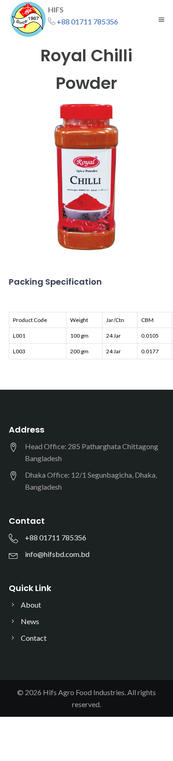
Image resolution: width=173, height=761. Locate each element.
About (31, 604)
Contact (34, 637)
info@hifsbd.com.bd (57, 554)
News (30, 621)
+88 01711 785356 (87, 21)
